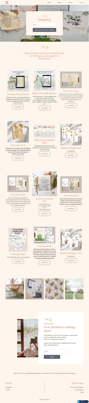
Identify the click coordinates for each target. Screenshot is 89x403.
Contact (70, 2)
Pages (59, 2)
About (49, 2)
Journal (81, 2)
